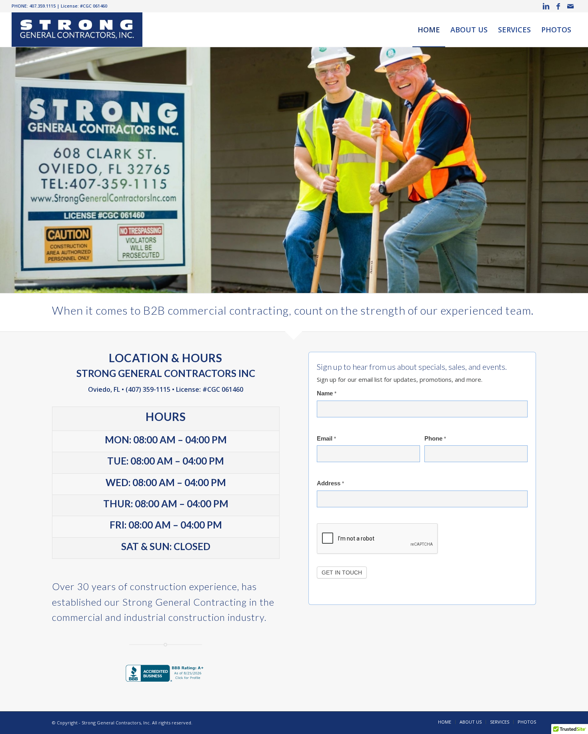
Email (326, 438)
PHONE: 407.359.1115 (34, 6)
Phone (435, 438)
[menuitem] (428, 29)
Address (330, 483)
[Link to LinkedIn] (546, 6)
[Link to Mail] (570, 6)
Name (326, 393)
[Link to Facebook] (558, 6)
